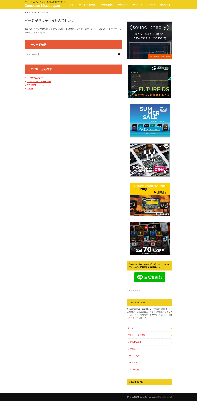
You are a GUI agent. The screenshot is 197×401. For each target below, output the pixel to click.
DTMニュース (122, 5)
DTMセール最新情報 (87, 5)
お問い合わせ (165, 5)
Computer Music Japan (42, 5)
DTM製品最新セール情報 (39, 81)
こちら (130, 317)
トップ (72, 5)
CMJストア (151, 5)
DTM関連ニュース (36, 85)
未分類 (30, 88)
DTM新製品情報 (106, 5)
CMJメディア (137, 5)
